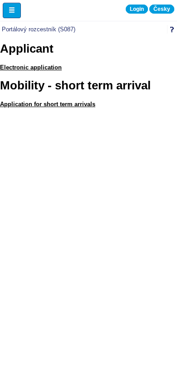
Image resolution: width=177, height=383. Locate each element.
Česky (161, 9)
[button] (12, 10)
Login (137, 9)
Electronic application (31, 67)
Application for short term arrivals (47, 104)
